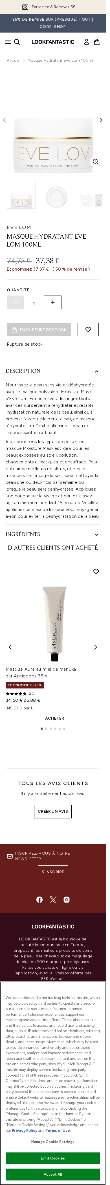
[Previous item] (10, 647)
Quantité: (19, 290)
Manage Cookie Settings (52, 1142)
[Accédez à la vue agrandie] (95, 161)
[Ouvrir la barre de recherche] (16, 42)
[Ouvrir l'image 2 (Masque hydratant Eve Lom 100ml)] (56, 194)
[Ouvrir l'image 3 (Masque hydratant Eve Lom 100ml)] (91, 194)
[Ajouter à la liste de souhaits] (88, 329)
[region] (53, 1083)
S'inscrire (53, 872)
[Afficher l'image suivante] (101, 120)
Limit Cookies (53, 1158)
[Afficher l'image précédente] (4, 120)
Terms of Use (57, 1130)
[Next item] (95, 647)
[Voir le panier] (96, 42)
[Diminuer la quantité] (15, 302)
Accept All (53, 1174)
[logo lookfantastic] (53, 42)
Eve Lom (19, 227)
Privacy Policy (24, 1130)
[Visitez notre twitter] (53, 899)
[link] (86, 42)
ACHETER (54, 718)
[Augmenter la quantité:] (52, 302)
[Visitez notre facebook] (39, 899)
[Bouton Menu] (6, 42)
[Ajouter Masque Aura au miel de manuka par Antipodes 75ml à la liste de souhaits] (96, 571)
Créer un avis (53, 811)
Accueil (13, 60)
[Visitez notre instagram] (66, 899)
